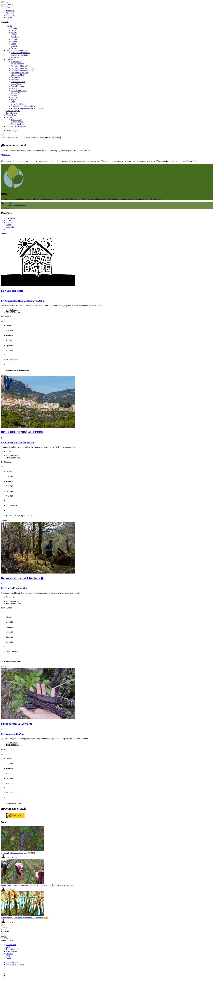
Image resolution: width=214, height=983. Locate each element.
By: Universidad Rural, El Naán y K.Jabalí (23, 301)
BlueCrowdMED (18, 75)
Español (14, 28)
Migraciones (16, 99)
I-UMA (14, 88)
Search (57, 137)
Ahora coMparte (17, 64)
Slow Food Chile (17, 104)
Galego (14, 35)
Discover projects (13, 111)
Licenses (9, 954)
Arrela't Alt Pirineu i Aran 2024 (23, 70)
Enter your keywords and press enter (38, 137)
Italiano (14, 41)
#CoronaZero (16, 61)
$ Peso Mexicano (17, 124)
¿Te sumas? (5, 155)
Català (13, 30)
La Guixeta (15, 93)
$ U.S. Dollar (16, 120)
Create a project (12, 130)
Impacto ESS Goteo (19, 91)
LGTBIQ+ (15, 97)
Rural (13, 102)
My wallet (10, 13)
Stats (8, 947)
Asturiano (15, 37)
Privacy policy (11, 951)
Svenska (14, 48)
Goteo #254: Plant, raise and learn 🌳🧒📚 (18, 853)
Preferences (10, 15)
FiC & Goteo (16, 84)
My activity (10, 11)
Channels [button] (11, 59)
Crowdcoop (15, 77)
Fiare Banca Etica (18, 82)
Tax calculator (11, 113)
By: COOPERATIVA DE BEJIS (17, 442)
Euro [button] (10, 117)
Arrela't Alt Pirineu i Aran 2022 (23, 68)
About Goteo (11, 115)
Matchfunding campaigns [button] (17, 50)
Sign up (4, 4)
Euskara (14, 32)
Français (14, 39)
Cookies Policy (192, 161)
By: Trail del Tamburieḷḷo (14, 588)
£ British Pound (17, 122)
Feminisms (15, 79)
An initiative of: (12, 962)
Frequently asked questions (16, 126)
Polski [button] (10, 26)
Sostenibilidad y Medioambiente (23, 106)
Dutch (13, 44)
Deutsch (14, 46)
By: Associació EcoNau (12, 734)
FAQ (8, 956)
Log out (9, 17)
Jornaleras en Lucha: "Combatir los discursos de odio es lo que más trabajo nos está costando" (37, 885)
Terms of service (12, 949)
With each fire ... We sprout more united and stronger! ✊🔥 (24, 918)
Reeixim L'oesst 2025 (19, 55)
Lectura (14, 95)
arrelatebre (15, 57)
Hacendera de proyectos (20, 53)
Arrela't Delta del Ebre (19, 73)
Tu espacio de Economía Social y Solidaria (27, 108)
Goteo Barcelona (17, 86)
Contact (9, 958)
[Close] (9, 7)
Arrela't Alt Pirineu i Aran (21, 66)
